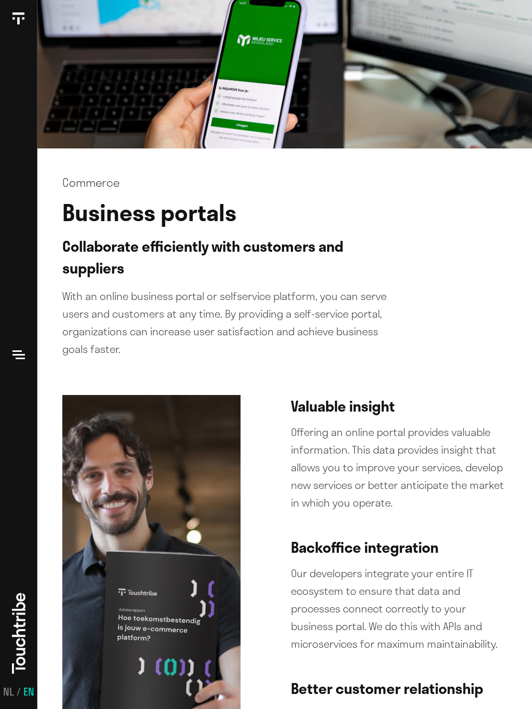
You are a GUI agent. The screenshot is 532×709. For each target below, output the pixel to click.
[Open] (18, 354)
